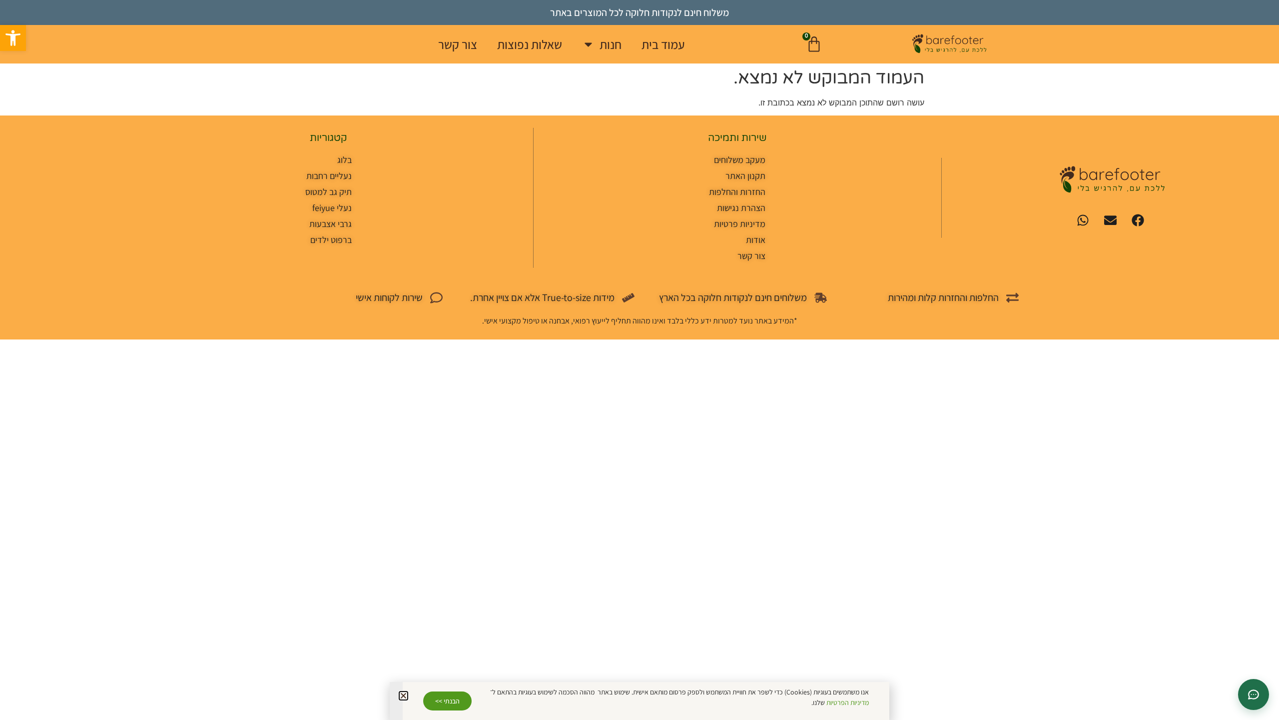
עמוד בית (663, 44)
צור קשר (457, 44)
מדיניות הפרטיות (847, 702)
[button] (13, 38)
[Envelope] (1110, 220)
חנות (611, 44)
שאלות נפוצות (529, 44)
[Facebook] (1137, 220)
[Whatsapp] (1082, 220)
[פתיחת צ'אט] (1253, 694)
